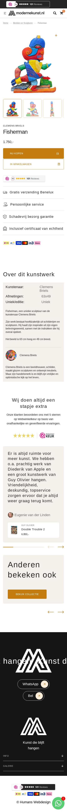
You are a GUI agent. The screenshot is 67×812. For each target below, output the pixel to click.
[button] (5, 13)
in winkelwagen (20, 164)
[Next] (61, 612)
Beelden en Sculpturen (23, 23)
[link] (33, 530)
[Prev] (51, 612)
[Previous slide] (51, 546)
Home (5, 23)
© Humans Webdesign (33, 802)
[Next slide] (61, 546)
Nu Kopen (16, 153)
